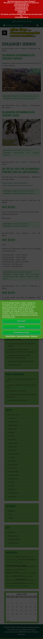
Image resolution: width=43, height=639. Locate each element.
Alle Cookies (21, 321)
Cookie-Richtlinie (10, 336)
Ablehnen (21, 327)
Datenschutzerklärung (23, 336)
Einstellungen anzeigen (21, 332)
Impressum (34, 336)
